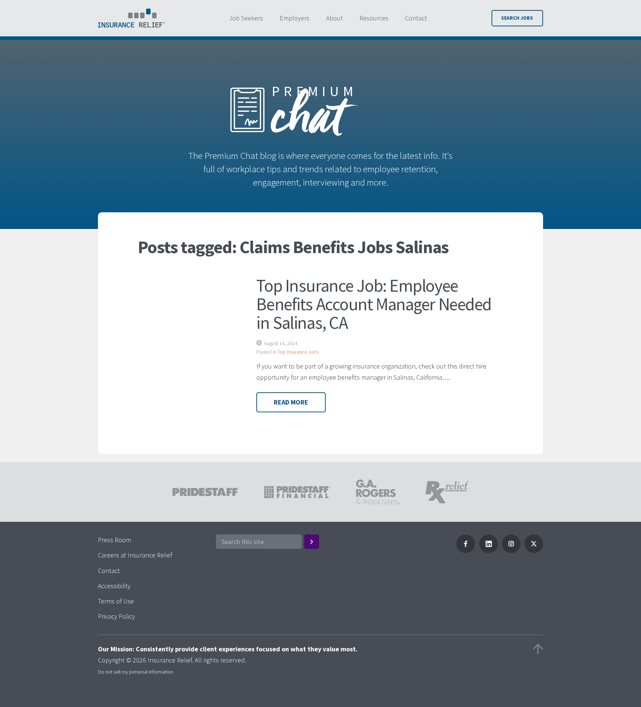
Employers (294, 18)
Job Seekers (246, 18)
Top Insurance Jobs (298, 351)
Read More (291, 402)
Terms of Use (116, 601)
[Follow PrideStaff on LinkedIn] (488, 550)
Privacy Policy (116, 616)
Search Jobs (517, 18)
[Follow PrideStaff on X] (534, 550)
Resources (373, 18)
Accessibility (114, 586)
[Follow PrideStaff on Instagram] (511, 550)
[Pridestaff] (131, 18)
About (334, 18)
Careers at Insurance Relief (135, 555)
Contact (416, 18)
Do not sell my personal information (135, 671)
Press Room (114, 540)
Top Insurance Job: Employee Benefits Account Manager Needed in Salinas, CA (374, 304)
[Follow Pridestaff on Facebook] (465, 550)
